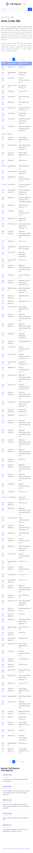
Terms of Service (8, 848)
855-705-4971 (7, 825)
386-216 (4, 166)
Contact (27, 848)
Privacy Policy (19, 848)
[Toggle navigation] (24, 4)
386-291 (4, 696)
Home (3, 17)
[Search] (30, 9)
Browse (8, 17)
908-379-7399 (7, 775)
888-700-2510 (7, 800)
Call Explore (15, 4)
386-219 (4, 184)
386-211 (4, 134)
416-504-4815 (7, 813)
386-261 (4, 497)
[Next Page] (23, 59)
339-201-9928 (7, 786)
